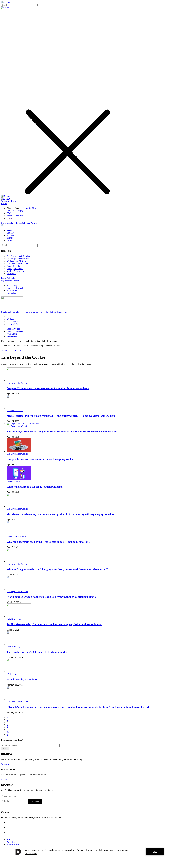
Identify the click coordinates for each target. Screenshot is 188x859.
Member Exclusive (15, 410)
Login (13, 201)
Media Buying (13, 321)
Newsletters (12, 293)
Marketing (11, 319)
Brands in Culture (14, 266)
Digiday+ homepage (15, 211)
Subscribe (5, 201)
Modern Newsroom (15, 271)
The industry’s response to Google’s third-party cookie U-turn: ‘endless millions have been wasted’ (62, 431)
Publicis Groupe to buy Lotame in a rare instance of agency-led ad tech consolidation (54, 624)
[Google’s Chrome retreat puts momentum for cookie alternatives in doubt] (19, 380)
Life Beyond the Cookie (17, 263)
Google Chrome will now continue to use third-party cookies (40, 459)
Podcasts (20, 223)
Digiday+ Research (15, 288)
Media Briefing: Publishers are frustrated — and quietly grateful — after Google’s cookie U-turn (61, 415)
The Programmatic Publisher (19, 256)
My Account (6, 281)
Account (5, 779)
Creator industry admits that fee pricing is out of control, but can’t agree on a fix (35, 312)
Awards (34, 223)
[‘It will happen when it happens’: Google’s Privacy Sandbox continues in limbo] (19, 589)
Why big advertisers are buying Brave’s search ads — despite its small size (48, 541)
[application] (94, 852)
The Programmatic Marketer (19, 258)
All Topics (11, 273)
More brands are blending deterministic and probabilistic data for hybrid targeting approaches (60, 514)
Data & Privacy (13, 481)
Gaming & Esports (15, 268)
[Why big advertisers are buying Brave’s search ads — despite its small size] (19, 534)
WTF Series (12, 290)
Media (9, 316)
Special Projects (13, 285)
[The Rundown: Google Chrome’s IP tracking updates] (19, 644)
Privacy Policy (13, 844)
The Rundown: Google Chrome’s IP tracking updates (37, 651)
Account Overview (15, 216)
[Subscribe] (5, 198)
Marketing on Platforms (17, 261)
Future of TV (12, 324)
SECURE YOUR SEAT (12, 350)
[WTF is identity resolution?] (19, 671)
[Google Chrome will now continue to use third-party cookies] (19, 451)
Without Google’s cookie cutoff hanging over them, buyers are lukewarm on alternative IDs (58, 569)
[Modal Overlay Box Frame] (21, 801)
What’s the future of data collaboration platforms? (35, 486)
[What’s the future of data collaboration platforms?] (19, 479)
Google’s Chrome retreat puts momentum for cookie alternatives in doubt (48, 388)
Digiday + (11, 223)
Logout (10, 218)
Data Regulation (14, 619)
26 (8, 732)
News (3, 223)
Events (27, 223)
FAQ (9, 213)
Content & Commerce (16, 536)
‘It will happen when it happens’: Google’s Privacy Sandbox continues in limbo (51, 596)
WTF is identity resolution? (22, 679)
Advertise (11, 842)
